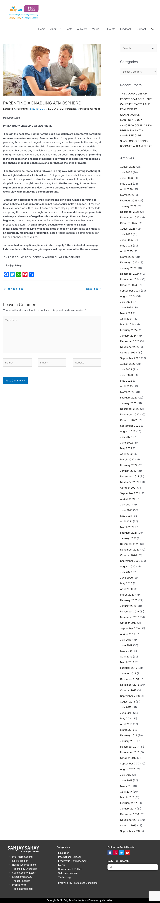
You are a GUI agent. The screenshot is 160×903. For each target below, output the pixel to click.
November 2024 (130, 279)
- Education (63, 852)
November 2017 (129, 752)
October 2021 (128, 487)
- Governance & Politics (69, 869)
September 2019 (130, 628)
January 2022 (128, 470)
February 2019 (128, 667)
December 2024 (129, 273)
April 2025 (126, 251)
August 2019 (127, 634)
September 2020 (130, 560)
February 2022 (129, 465)
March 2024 (127, 324)
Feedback (126, 28)
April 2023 (126, 386)
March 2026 (127, 194)
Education (9, 108)
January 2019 (128, 673)
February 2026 (129, 200)
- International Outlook (69, 856)
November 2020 (130, 549)
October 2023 (128, 352)
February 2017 (128, 802)
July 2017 (125, 774)
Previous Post (13, 288)
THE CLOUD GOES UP (133, 93)
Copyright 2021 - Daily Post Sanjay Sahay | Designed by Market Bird (80, 900)
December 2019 (129, 611)
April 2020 (126, 589)
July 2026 (126, 172)
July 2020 (126, 572)
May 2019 (126, 650)
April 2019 (126, 656)
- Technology (64, 877)
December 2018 (129, 679)
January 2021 (128, 538)
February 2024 (129, 330)
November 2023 (130, 346)
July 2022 (126, 437)
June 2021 (126, 510)
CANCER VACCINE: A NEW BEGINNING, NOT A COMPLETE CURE (136, 130)
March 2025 (127, 256)
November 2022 (130, 414)
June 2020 (126, 577)
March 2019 (127, 662)
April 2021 (126, 521)
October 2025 (128, 223)
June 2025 (126, 239)
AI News (82, 28)
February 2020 (129, 600)
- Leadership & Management (72, 861)
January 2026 (128, 206)
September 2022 (130, 425)
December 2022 (129, 408)
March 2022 (127, 459)
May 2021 (126, 515)
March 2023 (127, 391)
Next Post (93, 288)
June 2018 (126, 712)
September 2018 (130, 696)
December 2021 (129, 476)
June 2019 (126, 645)
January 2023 (128, 403)
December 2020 (129, 543)
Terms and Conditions (86, 882)
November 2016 (129, 819)
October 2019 (128, 622)
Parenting (22, 108)
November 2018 (129, 684)
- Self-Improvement (68, 873)
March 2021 (127, 527)
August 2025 (127, 228)
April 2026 (126, 189)
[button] (152, 29)
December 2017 (129, 746)
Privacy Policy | (65, 882)
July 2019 (126, 639)
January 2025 (128, 268)
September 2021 (130, 493)
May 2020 (126, 583)
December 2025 (129, 211)
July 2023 (126, 369)
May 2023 (126, 380)
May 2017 (126, 786)
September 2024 (130, 290)
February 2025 (129, 262)
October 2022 (128, 420)
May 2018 (126, 718)
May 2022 (126, 448)
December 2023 (129, 341)
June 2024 (126, 307)
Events (111, 28)
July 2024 (126, 301)
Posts (69, 28)
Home (41, 28)
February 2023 (129, 397)
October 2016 (128, 825)
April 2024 (126, 318)
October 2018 (128, 690)
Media (95, 28)
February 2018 (128, 735)
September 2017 (130, 763)
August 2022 (127, 431)
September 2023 (130, 358)
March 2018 (127, 729)
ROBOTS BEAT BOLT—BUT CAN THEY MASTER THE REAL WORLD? (136, 104)
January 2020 (128, 605)
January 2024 (128, 335)
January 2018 (128, 741)
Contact (141, 28)
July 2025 (126, 234)
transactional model (89, 108)
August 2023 (127, 363)
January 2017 (128, 808)
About (54, 28)
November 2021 (129, 482)
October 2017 (128, 757)
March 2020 (127, 594)
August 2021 (127, 498)
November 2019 (129, 617)
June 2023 (126, 375)
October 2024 (128, 285)
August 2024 (127, 296)
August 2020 (127, 566)
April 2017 (126, 791)
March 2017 (127, 797)
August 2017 (127, 769)
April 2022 (126, 453)
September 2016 (130, 831)
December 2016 (129, 814)
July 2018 (126, 707)
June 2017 (126, 780)
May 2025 (126, 245)
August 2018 (127, 701)
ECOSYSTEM (56, 108)
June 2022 (126, 442)
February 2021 (128, 532)
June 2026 (126, 178)
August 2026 (127, 166)
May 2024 (126, 313)
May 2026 (126, 183)
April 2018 (126, 724)
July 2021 (126, 504)
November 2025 (130, 217)
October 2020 (128, 555)
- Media (61, 865)
